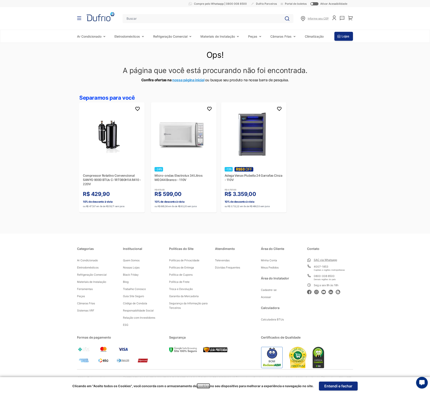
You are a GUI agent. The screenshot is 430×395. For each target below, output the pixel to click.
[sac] (342, 18)
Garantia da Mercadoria (184, 296)
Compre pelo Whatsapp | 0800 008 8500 (220, 3)
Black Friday (131, 274)
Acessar (266, 297)
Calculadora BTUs (272, 319)
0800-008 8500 (324, 276)
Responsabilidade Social (138, 310)
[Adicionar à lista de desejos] (137, 109)
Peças (252, 36)
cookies (203, 386)
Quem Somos (131, 260)
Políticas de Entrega (181, 267)
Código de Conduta (135, 303)
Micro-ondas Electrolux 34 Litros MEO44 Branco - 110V (178, 178)
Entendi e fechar (338, 386)
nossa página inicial (188, 80)
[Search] (287, 18)
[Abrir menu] (79, 18)
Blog (126, 281)
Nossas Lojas (131, 267)
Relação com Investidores (139, 317)
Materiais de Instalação (217, 36)
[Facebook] (310, 291)
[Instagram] (317, 291)
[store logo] (100, 16)
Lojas (345, 36)
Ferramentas (85, 289)
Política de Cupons (181, 274)
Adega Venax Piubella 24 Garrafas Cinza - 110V (253, 178)
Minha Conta (269, 260)
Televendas (222, 260)
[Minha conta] (334, 17)
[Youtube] (325, 291)
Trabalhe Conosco (134, 289)
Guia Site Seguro (133, 296)
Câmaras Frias (281, 36)
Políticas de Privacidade (184, 260)
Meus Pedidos (270, 267)
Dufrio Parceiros (266, 3)
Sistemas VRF (85, 310)
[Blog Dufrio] (339, 291)
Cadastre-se (269, 290)
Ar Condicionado (89, 36)
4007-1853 (321, 266)
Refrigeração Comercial (170, 36)
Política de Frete (179, 281)
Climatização (314, 36)
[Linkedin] (332, 291)
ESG (125, 324)
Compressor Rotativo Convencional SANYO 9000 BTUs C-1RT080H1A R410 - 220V (112, 180)
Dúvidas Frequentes (227, 267)
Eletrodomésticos (127, 36)
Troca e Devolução (181, 289)
